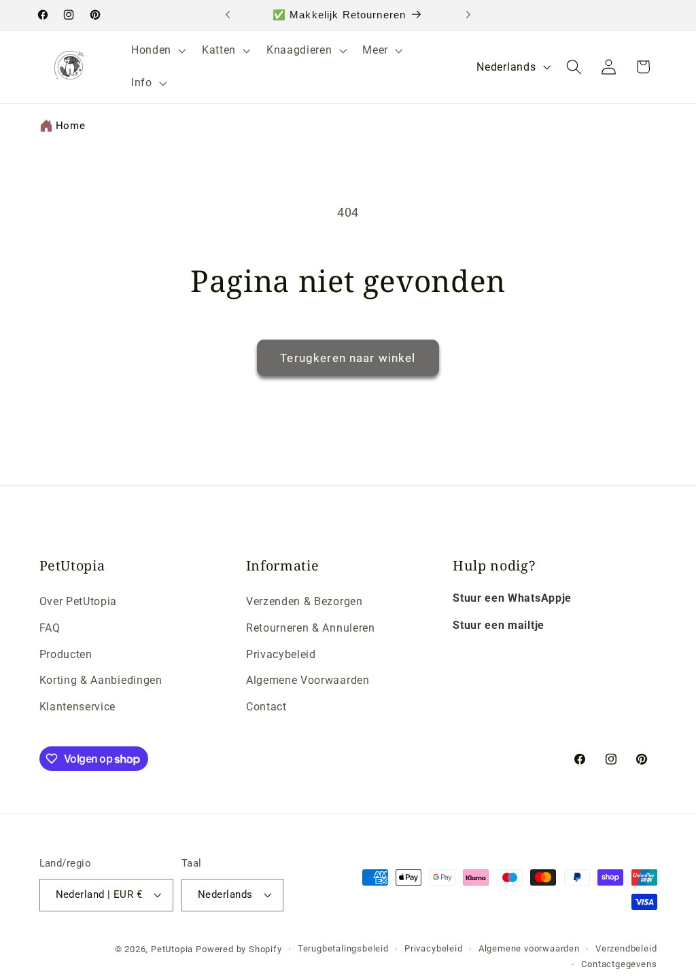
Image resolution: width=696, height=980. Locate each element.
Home (71, 126)
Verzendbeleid (626, 948)
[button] (157, 50)
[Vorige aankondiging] (228, 15)
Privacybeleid (281, 654)
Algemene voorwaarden (529, 948)
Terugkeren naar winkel (347, 358)
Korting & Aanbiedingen (100, 680)
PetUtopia (172, 949)
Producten (65, 654)
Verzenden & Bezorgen (304, 601)
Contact (266, 706)
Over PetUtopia (78, 601)
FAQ (49, 627)
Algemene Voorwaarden (308, 680)
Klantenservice (77, 706)
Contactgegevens (619, 964)
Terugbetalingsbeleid (343, 948)
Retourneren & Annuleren (310, 627)
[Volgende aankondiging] (468, 15)
